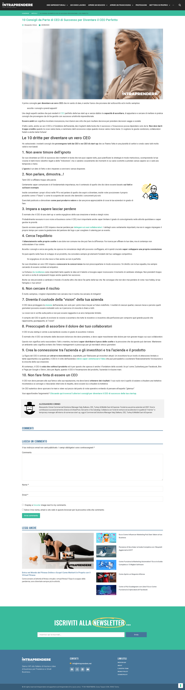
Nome (25, 485)
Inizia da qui (122, 662)
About (120, 665)
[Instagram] (77, 669)
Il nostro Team (123, 668)
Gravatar (37, 505)
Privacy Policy (123, 671)
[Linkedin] (82, 669)
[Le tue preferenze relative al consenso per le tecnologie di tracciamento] (180, 685)
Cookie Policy (122, 674)
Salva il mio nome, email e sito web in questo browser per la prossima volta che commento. (64, 510)
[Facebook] (72, 669)
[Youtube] (88, 669)
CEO (62, 113)
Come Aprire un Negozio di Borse (132, 574)
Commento (27, 453)
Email (25, 495)
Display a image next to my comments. (45, 505)
